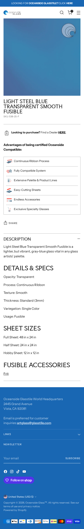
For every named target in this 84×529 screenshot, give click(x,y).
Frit (6, 374)
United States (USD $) (21, 496)
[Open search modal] (62, 13)
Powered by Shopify (15, 510)
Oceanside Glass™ (36, 502)
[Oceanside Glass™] (12, 12)
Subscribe (73, 458)
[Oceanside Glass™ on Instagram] (12, 472)
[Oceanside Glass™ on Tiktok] (18, 472)
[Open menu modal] (78, 13)
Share (13, 223)
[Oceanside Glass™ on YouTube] (24, 472)
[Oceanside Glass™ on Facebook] (6, 472)
